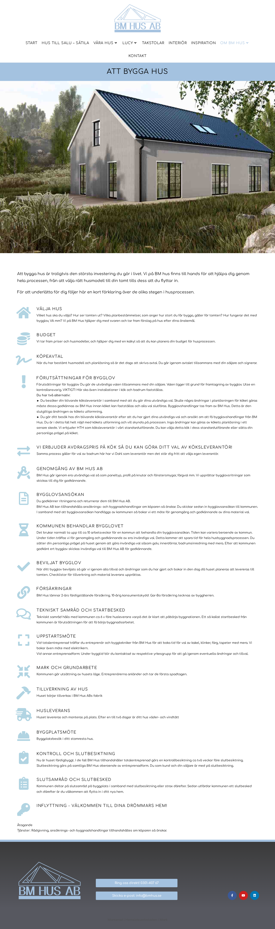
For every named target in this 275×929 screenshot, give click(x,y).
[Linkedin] (254, 895)
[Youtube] (243, 895)
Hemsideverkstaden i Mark (146, 919)
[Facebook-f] (232, 895)
